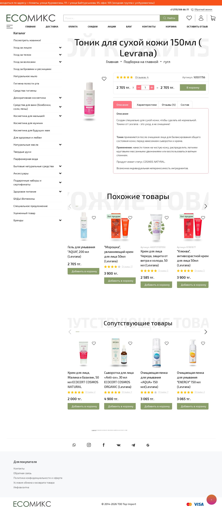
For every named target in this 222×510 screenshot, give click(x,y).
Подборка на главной (141, 62)
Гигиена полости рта (26, 83)
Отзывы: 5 (163, 270)
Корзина (171, 26)
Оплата (73, 26)
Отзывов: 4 (142, 77)
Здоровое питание (24, 191)
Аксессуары (20, 173)
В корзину (193, 87)
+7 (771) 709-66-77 (179, 9)
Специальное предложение (30, 205)
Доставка (52, 26)
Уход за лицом (22, 47)
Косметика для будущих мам (31, 130)
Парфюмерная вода (25, 158)
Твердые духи (22, 151)
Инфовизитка (21, 487)
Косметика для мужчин (28, 122)
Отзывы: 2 (90, 392)
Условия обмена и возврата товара (33, 482)
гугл (166, 62)
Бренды (18, 220)
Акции (112, 26)
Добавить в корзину (84, 271)
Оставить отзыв (197, 26)
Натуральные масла (25, 144)
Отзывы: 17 (127, 266)
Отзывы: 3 (127, 392)
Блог (129, 26)
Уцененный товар (24, 213)
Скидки (93, 26)
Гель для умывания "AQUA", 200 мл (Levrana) (81, 251)
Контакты (149, 26)
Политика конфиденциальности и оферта (37, 477)
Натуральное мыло (25, 76)
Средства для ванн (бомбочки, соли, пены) (32, 106)
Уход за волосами (24, 61)
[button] (70, 206)
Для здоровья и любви (27, 137)
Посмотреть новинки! (27, 40)
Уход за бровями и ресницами (32, 68)
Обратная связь (22, 473)
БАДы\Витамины (24, 198)
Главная (30, 26)
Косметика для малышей (29, 115)
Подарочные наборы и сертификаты (27, 182)
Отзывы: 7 (163, 392)
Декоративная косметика (29, 97)
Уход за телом (22, 54)
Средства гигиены (24, 90)
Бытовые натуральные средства (33, 166)
